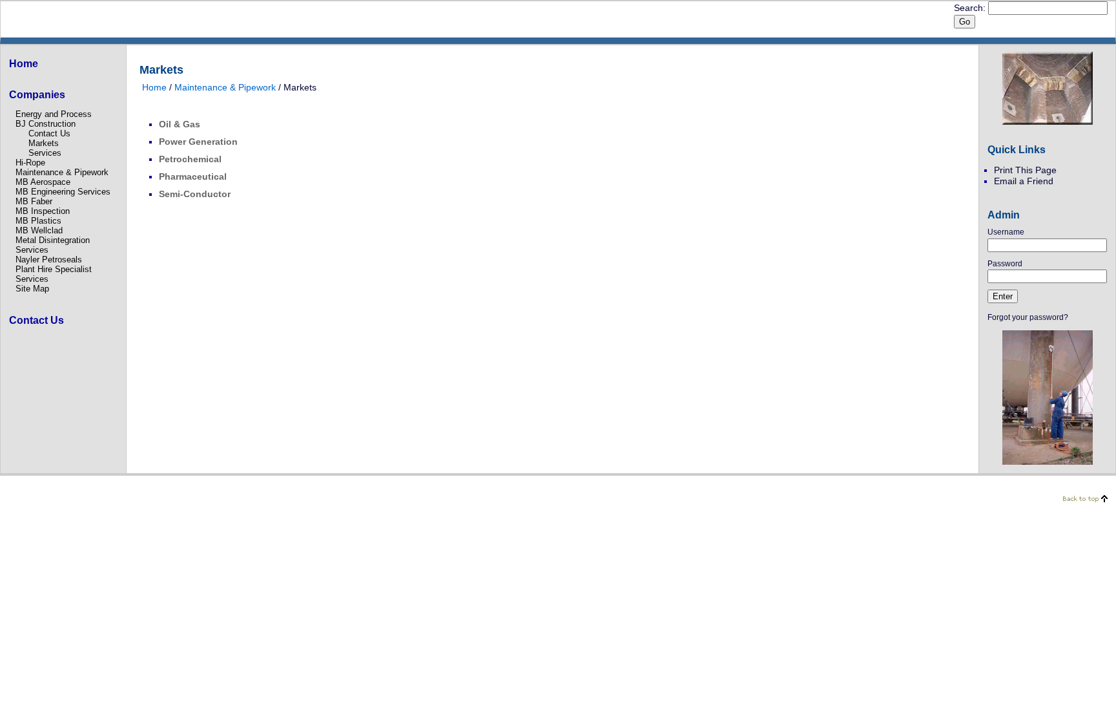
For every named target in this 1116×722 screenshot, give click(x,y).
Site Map (32, 288)
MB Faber (34, 201)
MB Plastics (38, 221)
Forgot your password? (1027, 317)
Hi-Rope (30, 162)
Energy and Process (54, 114)
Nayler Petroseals (49, 259)
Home (154, 87)
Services (44, 153)
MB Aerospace (43, 182)
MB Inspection (43, 211)
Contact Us (49, 133)
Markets (43, 143)
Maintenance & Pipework (62, 172)
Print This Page (1025, 170)
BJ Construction (46, 124)
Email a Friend (1023, 181)
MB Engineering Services (63, 191)
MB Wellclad (39, 230)
